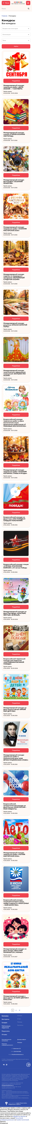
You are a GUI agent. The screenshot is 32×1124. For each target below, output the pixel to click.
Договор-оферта (21, 1039)
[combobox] (16, 28)
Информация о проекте (15, 1104)
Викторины (5, 1019)
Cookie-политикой (22, 1120)
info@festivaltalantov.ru (8, 1085)
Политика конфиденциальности (7, 1044)
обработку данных (19, 1116)
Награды (19, 1042)
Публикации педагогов (6, 1027)
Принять (3, 1121)
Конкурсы (5, 1016)
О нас (19, 1019)
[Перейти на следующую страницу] (19, 1010)
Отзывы (4, 1034)
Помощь (19, 1022)
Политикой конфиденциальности (11, 1119)
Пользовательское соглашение (6, 1040)
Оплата (19, 1015)
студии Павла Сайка (21, 1103)
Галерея (4, 1022)
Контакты (20, 1025)
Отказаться (4, 1123)
